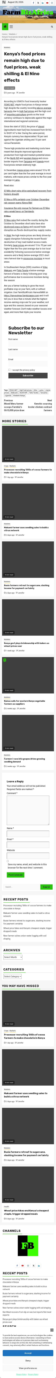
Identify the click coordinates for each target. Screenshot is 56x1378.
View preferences (28, 1368)
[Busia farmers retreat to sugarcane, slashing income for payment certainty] (28, 1126)
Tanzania (28, 161)
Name (10, 828)
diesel (41, 126)
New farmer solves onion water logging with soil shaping (27, 1308)
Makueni (8, 270)
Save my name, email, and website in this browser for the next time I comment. (27, 866)
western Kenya (31, 158)
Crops (6, 466)
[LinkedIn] (39, 1266)
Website (11, 850)
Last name (13, 349)
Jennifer (21, 93)
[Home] (5, 27)
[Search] (52, 26)
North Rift (14, 158)
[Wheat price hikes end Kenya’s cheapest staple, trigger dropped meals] (28, 1184)
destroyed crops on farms (16, 227)
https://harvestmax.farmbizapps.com (21, 295)
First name (13, 339)
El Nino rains (10, 220)
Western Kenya (19, 395)
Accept (28, 1353)
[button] (52, 1330)
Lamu (17, 180)
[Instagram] (28, 1265)
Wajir (8, 235)
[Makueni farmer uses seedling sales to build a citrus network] (28, 1067)
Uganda (40, 161)
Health (6, 1207)
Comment (12, 793)
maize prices (23, 170)
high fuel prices (26, 111)
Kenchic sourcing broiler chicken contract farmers (40, 405)
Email (10, 359)
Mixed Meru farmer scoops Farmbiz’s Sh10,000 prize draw (14, 405)
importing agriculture (16, 114)
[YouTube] (23, 1265)
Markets (7, 47)
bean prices (18, 245)
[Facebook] (17, 1265)
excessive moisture (32, 258)
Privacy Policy (21, 1374)
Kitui (45, 267)
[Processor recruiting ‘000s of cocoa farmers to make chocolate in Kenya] (28, 1009)
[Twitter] (33, 1265)
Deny (28, 1360)
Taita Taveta (22, 270)
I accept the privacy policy (23, 370)
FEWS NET (9, 104)
